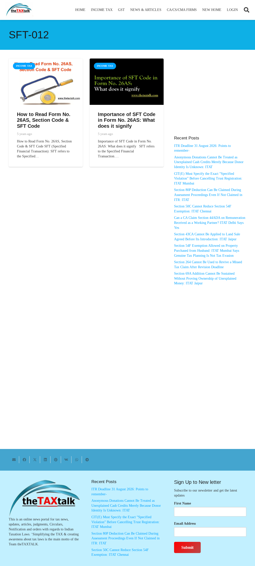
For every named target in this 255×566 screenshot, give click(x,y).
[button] (115, 10)
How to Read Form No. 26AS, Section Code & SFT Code (43, 120)
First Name (182, 503)
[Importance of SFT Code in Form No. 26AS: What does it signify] (127, 61)
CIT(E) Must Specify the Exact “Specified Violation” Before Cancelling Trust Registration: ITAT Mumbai (208, 178)
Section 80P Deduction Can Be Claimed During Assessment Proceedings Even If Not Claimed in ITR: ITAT (208, 194)
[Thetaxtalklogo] (19, 10)
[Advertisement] (210, 99)
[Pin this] (56, 459)
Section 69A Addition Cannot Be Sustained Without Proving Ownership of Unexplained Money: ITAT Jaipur (205, 278)
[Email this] (14, 459)
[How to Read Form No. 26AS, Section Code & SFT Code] (46, 61)
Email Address (185, 523)
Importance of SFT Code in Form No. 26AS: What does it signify (126, 120)
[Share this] (24, 459)
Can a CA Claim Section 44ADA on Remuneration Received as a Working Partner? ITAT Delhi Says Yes (209, 222)
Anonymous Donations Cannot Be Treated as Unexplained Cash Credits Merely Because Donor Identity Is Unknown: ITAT (209, 162)
